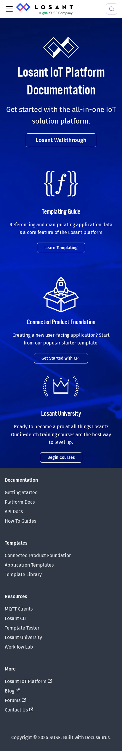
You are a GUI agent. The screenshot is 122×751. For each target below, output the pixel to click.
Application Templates (29, 565)
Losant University (23, 637)
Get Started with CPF (61, 358)
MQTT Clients (19, 609)
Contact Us (16, 710)
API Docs (14, 511)
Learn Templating (61, 247)
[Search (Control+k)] (111, 9)
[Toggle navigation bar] (9, 8)
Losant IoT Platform (25, 681)
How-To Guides (20, 521)
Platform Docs (20, 502)
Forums (12, 700)
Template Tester (22, 628)
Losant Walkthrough (61, 140)
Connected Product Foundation (38, 555)
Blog (9, 691)
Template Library (23, 574)
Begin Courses (61, 457)
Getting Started (21, 492)
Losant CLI (16, 618)
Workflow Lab (19, 647)
